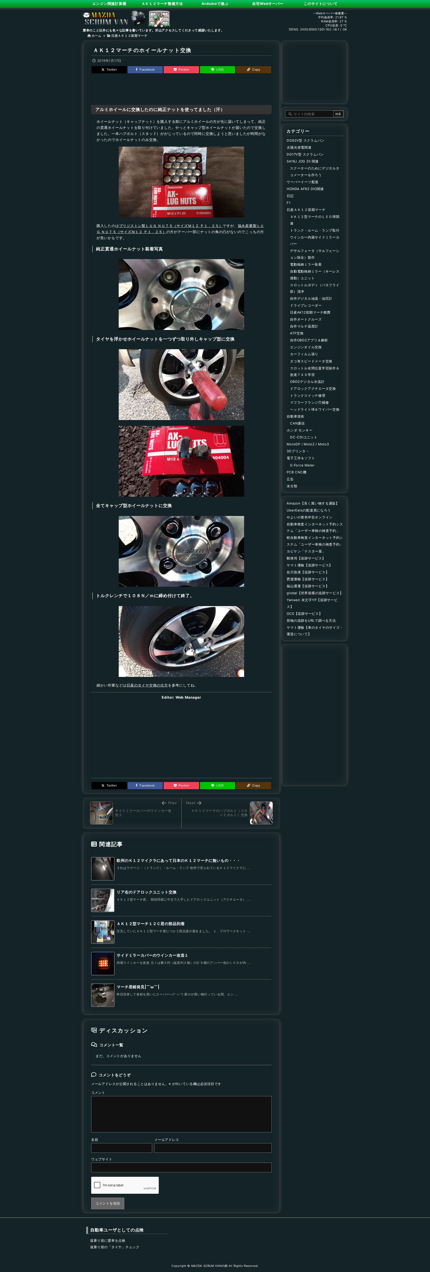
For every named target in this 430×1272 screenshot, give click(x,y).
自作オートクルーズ (306, 319)
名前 (94, 1140)
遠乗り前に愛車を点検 (107, 1241)
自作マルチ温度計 (304, 326)
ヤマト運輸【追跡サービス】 (310, 565)
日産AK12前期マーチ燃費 (310, 312)
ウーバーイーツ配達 (302, 182)
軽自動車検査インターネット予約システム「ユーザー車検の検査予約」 (315, 541)
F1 (288, 203)
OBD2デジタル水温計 (307, 382)
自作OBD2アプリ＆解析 (309, 340)
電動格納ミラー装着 (306, 264)
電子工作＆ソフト (301, 458)
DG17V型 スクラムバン (305, 154)
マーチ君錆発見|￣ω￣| (138, 987)
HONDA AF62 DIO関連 (305, 189)
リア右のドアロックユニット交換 (147, 892)
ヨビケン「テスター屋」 (306, 551)
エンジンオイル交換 (306, 347)
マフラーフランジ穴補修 (309, 403)
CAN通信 (297, 423)
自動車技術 (295, 416)
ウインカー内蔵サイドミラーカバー (314, 240)
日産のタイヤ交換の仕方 (147, 685)
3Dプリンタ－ (298, 451)
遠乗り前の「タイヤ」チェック (114, 1247)
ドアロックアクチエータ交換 (313, 389)
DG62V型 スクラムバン (306, 141)
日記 (290, 196)
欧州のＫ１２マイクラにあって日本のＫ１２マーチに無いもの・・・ (179, 860)
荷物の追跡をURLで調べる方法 (311, 621)
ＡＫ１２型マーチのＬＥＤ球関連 (314, 220)
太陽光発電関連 (299, 147)
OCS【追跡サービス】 (304, 614)
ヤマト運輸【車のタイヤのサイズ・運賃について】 (315, 631)
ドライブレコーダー (306, 305)
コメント (98, 1093)
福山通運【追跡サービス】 (308, 586)
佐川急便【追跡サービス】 (308, 572)
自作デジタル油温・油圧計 (311, 299)
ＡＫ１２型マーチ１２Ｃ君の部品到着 (151, 923)
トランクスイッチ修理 (307, 396)
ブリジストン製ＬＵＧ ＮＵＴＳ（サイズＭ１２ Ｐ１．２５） (171, 226)
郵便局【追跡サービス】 (306, 558)
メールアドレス (166, 1140)
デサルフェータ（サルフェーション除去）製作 (314, 254)
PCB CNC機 (296, 472)
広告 (290, 479)
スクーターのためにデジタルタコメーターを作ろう (314, 171)
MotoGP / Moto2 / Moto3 (308, 444)
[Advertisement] (181, 88)
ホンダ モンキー (299, 430)
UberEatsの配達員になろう (309, 510)
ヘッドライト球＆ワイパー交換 (314, 409)
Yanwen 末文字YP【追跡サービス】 (312, 603)
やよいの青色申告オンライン (310, 517)
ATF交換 (297, 333)
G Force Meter (302, 465)
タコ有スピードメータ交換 (311, 361)
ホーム (96, 35)
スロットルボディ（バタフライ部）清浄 (314, 288)
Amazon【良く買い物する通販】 (313, 503)
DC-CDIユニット (303, 437)
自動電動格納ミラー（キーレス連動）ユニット (314, 274)
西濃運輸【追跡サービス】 (308, 579)
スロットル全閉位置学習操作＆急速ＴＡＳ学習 (314, 371)
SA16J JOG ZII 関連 (303, 161)
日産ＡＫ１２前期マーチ (129, 35)
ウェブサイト (101, 1159)
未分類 (292, 486)
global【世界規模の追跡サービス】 (315, 593)
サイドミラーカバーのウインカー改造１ (153, 955)
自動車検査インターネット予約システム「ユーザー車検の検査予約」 (315, 527)
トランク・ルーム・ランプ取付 (314, 230)
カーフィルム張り (304, 354)
